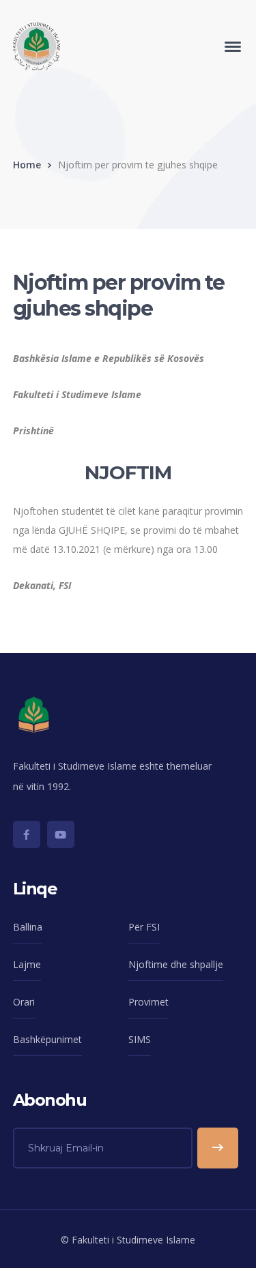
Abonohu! (217, 1148)
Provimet (148, 1001)
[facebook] (26, 834)
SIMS (139, 1039)
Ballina (27, 926)
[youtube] (60, 834)
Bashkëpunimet (47, 1039)
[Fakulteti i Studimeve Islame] (36, 45)
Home (27, 164)
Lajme (27, 964)
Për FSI (144, 926)
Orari (24, 1001)
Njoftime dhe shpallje (175, 964)
